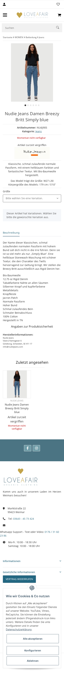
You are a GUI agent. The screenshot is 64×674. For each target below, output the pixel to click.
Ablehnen (33, 660)
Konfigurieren (32, 650)
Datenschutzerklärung (19, 629)
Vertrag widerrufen (19, 579)
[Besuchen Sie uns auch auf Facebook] (27, 448)
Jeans (38, 131)
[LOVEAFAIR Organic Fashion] (32, 15)
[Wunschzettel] (58, 4)
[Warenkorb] (59, 15)
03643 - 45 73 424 (23, 518)
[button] (32, 198)
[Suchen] (59, 28)
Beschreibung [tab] (11, 232)
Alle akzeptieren (32, 638)
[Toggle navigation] (5, 15)
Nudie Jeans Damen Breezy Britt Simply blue (17, 408)
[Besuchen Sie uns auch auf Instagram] (36, 448)
